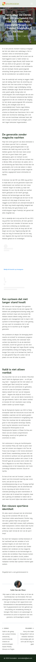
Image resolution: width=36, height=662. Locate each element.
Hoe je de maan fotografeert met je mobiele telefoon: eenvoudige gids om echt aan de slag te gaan (27, 636)
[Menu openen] (31, 4)
